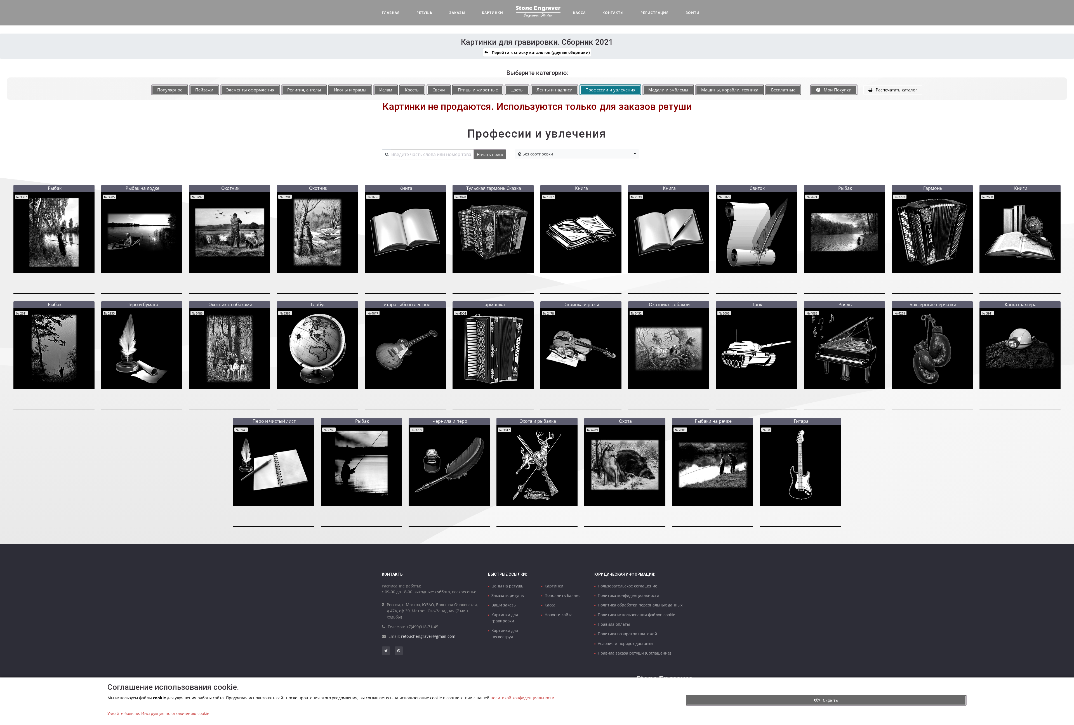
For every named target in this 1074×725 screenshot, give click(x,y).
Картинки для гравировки (504, 618)
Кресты (412, 90)
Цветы (517, 90)
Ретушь (424, 12)
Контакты (613, 12)
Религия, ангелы (304, 90)
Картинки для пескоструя (504, 633)
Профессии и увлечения (610, 90)
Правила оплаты (614, 624)
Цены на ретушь (507, 586)
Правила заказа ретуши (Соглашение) (634, 653)
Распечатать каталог (894, 90)
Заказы (457, 12)
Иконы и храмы (350, 90)
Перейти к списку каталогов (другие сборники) (539, 52)
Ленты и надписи (554, 90)
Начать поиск (490, 154)
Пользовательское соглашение (627, 586)
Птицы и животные (478, 90)
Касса (579, 12)
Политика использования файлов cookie (636, 614)
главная (391, 12)
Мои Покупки (836, 90)
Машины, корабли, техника (729, 90)
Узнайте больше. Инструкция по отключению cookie (158, 713)
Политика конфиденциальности (628, 595)
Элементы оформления (250, 90)
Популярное (169, 90)
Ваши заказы (504, 605)
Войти (692, 12)
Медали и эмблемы (668, 90)
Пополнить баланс (562, 595)
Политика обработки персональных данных (640, 605)
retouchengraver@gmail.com (428, 636)
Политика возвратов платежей (627, 633)
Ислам (385, 90)
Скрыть (828, 700)
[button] (577, 154)
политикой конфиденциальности (522, 697)
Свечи (438, 90)
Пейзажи (204, 90)
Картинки (492, 12)
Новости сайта (559, 614)
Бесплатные (783, 90)
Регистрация (654, 12)
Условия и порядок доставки (625, 643)
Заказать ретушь (507, 595)
